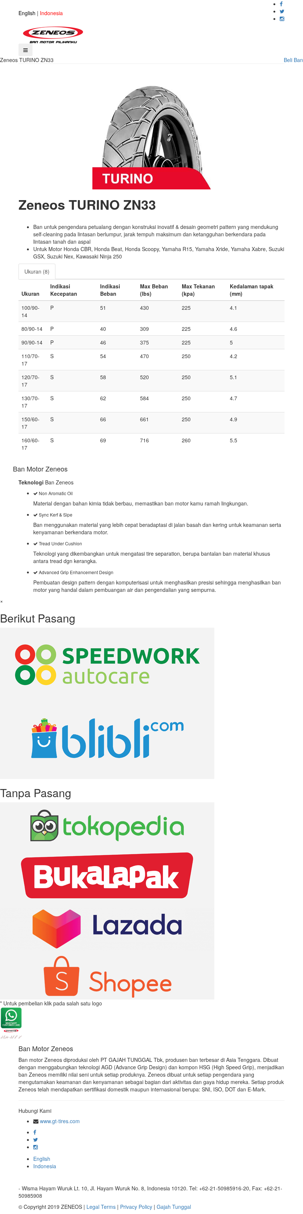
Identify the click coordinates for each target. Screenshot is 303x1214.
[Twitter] (282, 11)
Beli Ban (293, 60)
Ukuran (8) (37, 271)
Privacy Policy (136, 1206)
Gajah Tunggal (174, 1206)
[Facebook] (281, 3)
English (26, 13)
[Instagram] (282, 18)
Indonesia (51, 13)
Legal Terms (101, 1206)
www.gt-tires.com (60, 1121)
